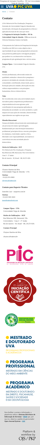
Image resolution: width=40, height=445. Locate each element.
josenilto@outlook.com (10, 200)
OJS (23, 421)
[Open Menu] (2, 6)
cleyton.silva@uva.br (9, 180)
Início (4, 12)
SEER (25, 417)
